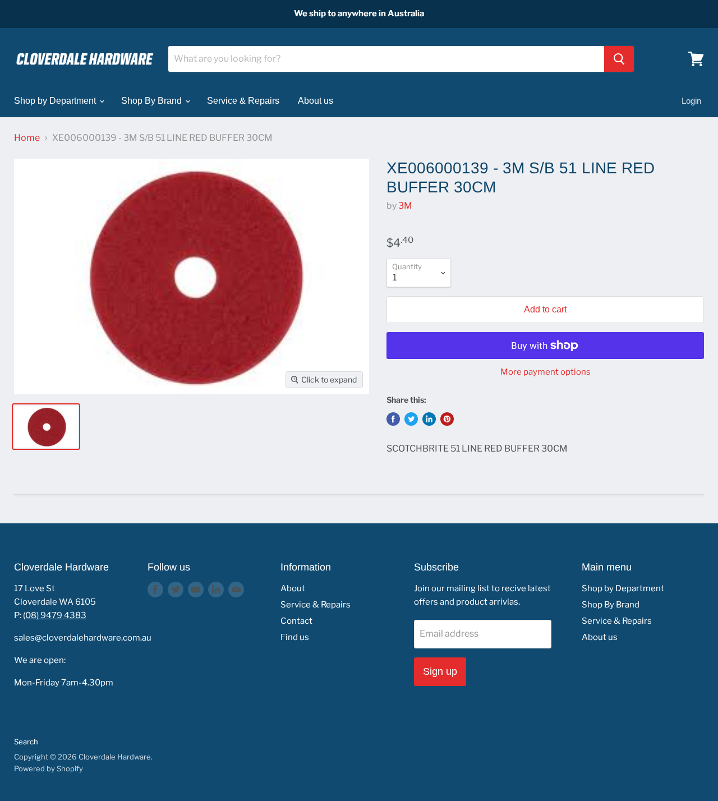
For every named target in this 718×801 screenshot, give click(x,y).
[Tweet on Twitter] (411, 419)
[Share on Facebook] (393, 419)
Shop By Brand (152, 100)
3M (405, 205)
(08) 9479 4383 (54, 615)
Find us (294, 637)
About (292, 588)
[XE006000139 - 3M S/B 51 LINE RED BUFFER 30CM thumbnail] (46, 426)
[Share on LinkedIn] (429, 419)
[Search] (619, 59)
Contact (296, 621)
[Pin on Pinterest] (447, 419)
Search (26, 741)
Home (27, 138)
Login (691, 100)
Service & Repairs (243, 100)
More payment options (545, 372)
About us (315, 100)
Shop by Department (56, 100)
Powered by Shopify (48, 768)
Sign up (440, 671)
